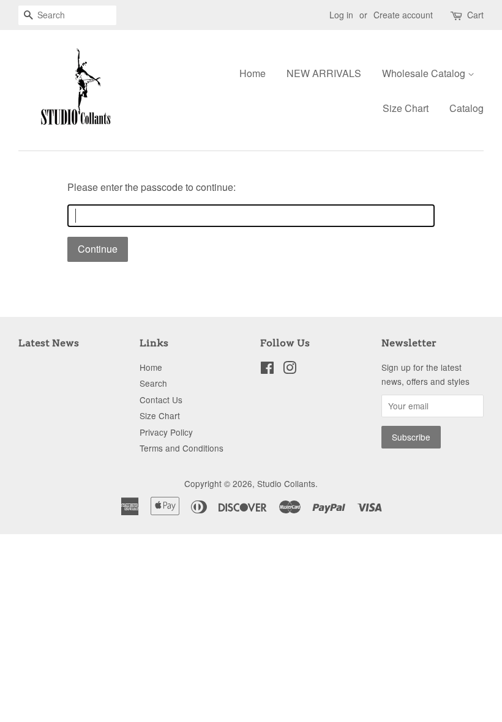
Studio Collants (286, 483)
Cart (475, 15)
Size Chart (406, 108)
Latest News (48, 343)
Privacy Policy (166, 432)
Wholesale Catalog (425, 73)
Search (153, 383)
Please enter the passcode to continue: (151, 187)
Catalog (466, 108)
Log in (341, 15)
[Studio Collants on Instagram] (289, 369)
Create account (403, 15)
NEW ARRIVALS (324, 73)
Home (252, 73)
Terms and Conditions (181, 448)
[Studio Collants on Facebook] (267, 369)
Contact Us (161, 399)
